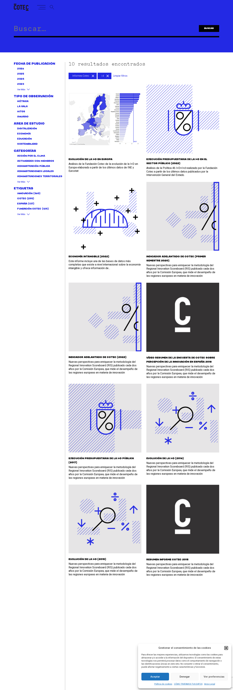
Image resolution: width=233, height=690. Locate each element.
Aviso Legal (209, 684)
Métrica (22, 101)
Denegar (185, 677)
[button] (226, 648)
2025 (20, 74)
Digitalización (27, 129)
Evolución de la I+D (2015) (87, 559)
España (22, 204)
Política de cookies (163, 684)
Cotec (21, 199)
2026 (20, 69)
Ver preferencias (214, 677)
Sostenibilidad (27, 144)
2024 (20, 79)
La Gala (22, 106)
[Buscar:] (102, 30)
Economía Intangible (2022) (89, 256)
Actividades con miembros (35, 161)
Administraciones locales (35, 171)
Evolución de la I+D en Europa (90, 159)
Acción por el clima (31, 156)
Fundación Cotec (29, 209)
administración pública (33, 166)
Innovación (25, 193)
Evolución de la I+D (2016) (165, 458)
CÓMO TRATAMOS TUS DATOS (188, 684)
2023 (20, 84)
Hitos (21, 112)
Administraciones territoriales (39, 176)
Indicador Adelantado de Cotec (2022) (97, 357)
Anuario (22, 117)
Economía (24, 134)
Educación (24, 139)
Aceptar (155, 677)
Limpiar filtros (120, 76)
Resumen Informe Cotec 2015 (167, 559)
